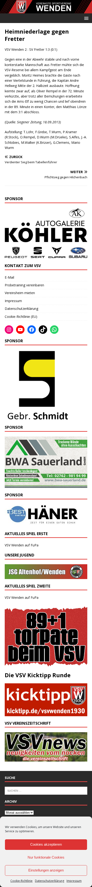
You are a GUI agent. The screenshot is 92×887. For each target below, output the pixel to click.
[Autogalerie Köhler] (46, 255)
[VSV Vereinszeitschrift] (46, 759)
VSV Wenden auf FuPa (21, 545)
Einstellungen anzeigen (46, 870)
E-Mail (9, 277)
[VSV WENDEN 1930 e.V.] (46, 10)
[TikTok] (43, 329)
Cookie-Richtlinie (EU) (21, 316)
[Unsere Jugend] (46, 576)
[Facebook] (31, 329)
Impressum (74, 881)
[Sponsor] (37, 417)
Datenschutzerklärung (49, 881)
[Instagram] (9, 329)
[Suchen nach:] (46, 790)
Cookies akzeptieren (46, 844)
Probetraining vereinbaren (24, 285)
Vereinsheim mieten (20, 293)
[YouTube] (20, 329)
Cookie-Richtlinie (21, 881)
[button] (85, 18)
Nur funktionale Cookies (46, 857)
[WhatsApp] (54, 329)
